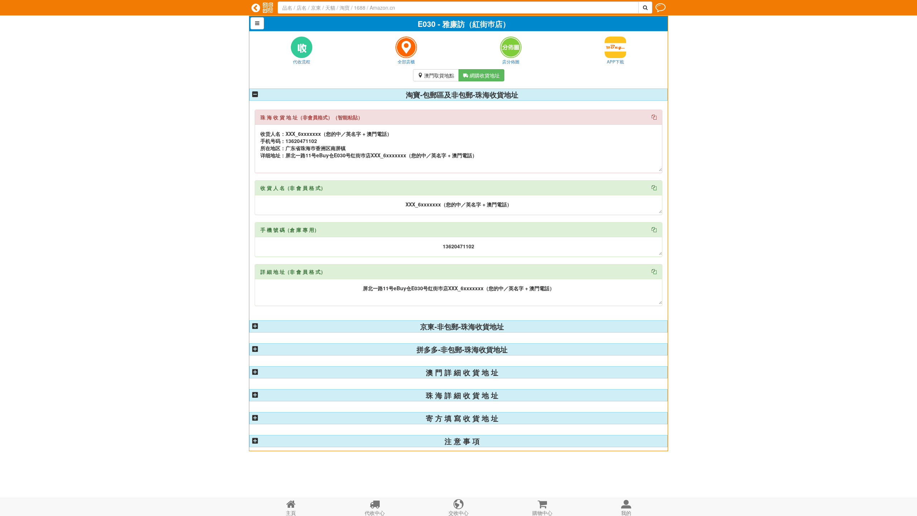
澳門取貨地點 (436, 75)
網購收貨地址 (481, 75)
